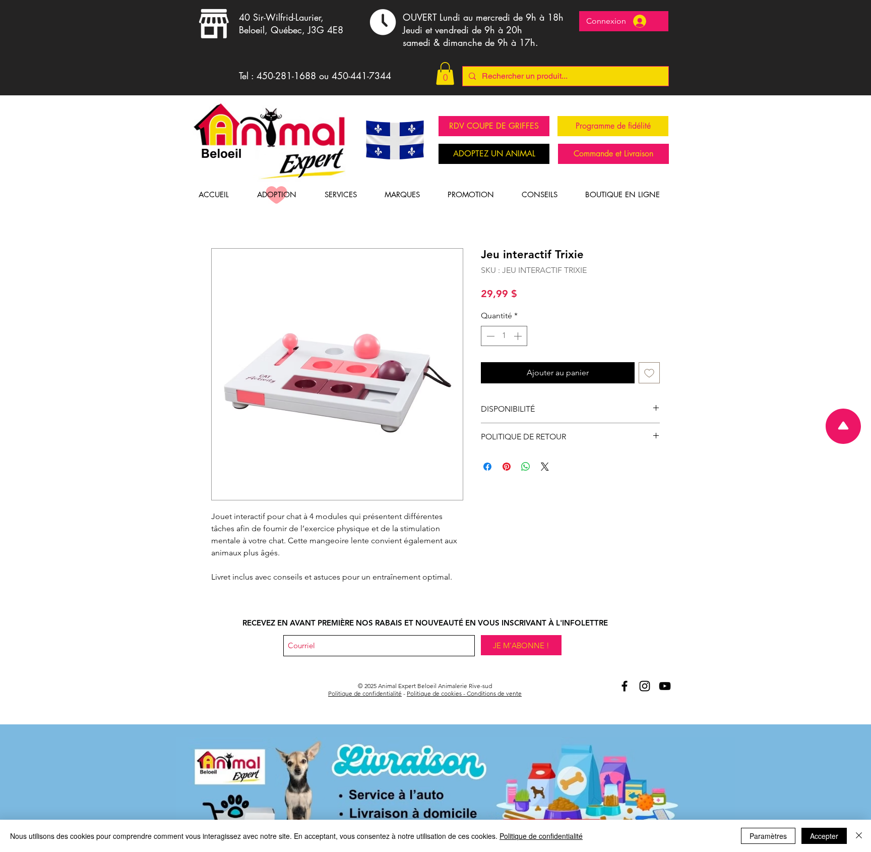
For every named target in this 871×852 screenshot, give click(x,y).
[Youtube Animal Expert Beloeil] (665, 686)
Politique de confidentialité (365, 693)
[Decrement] (489, 336)
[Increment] (519, 336)
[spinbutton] (504, 336)
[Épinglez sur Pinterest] (507, 467)
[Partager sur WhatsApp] (526, 467)
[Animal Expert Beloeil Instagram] (645, 686)
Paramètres (768, 836)
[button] (445, 73)
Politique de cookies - (437, 693)
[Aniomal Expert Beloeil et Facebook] (624, 686)
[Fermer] (859, 836)
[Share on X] (545, 467)
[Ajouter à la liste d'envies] (649, 372)
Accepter (824, 836)
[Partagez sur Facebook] (487, 467)
